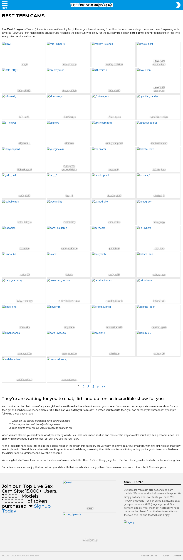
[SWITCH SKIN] (178, 5)
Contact (177, 555)
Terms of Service (148, 555)
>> (103, 387)
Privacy (165, 555)
